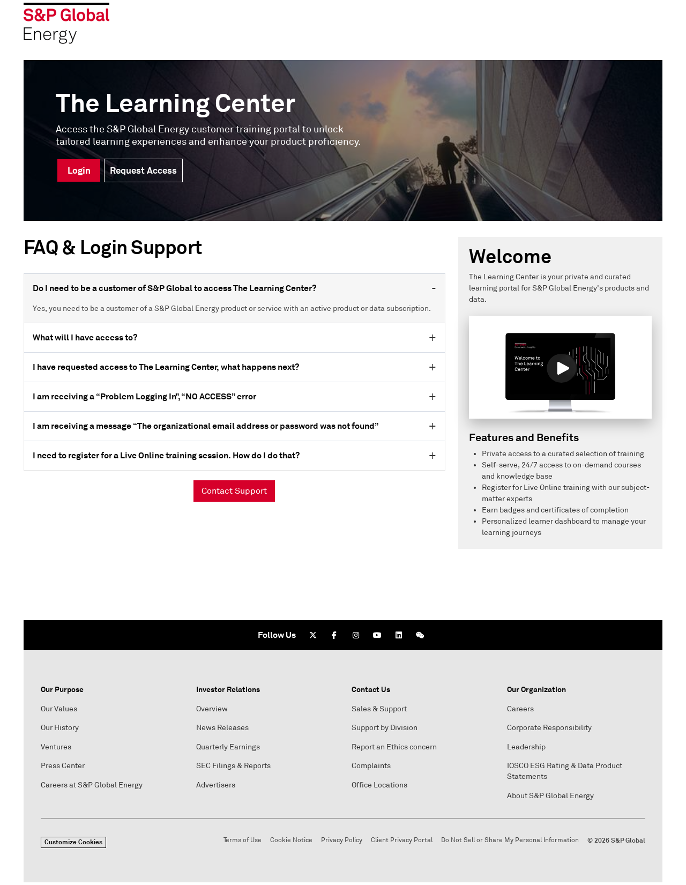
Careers (520, 708)
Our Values (59, 708)
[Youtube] (377, 635)
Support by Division (384, 727)
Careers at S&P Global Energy (92, 785)
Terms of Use (242, 840)
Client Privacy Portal (402, 840)
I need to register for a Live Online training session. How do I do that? (166, 455)
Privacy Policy (341, 840)
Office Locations (379, 785)
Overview (212, 708)
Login (79, 170)
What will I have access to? (85, 337)
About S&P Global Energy (550, 795)
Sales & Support (379, 708)
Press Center (63, 765)
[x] (313, 635)
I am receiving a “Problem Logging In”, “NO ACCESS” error (144, 396)
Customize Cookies (73, 842)
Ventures (56, 747)
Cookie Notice (291, 840)
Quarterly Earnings (228, 747)
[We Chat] (420, 635)
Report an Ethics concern (394, 747)
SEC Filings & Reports (233, 765)
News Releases (222, 727)
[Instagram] (355, 635)
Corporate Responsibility (549, 727)
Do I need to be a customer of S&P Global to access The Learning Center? (174, 288)
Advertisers (215, 785)
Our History (60, 727)
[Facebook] (334, 635)
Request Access (143, 170)
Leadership (526, 747)
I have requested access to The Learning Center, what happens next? (166, 367)
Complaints (371, 765)
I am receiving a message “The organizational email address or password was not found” (205, 426)
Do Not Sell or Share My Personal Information (510, 840)
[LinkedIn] (398, 635)
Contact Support (234, 491)
